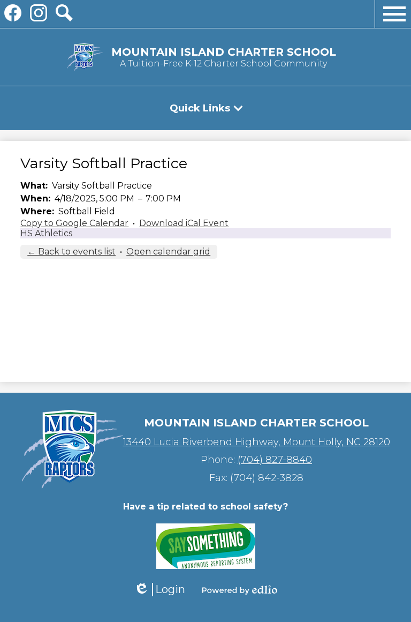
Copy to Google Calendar (74, 223)
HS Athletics (46, 233)
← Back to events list (71, 251)
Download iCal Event (184, 223)
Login (159, 589)
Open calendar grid (168, 251)
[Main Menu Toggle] (394, 14)
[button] (206, 108)
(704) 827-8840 (275, 460)
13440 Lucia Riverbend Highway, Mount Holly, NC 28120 (256, 442)
